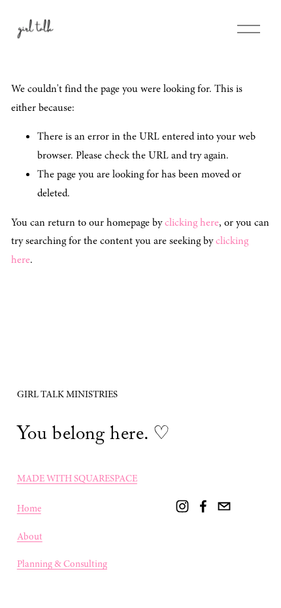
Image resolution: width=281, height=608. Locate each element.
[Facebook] (203, 506)
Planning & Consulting (62, 563)
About (29, 536)
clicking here (192, 222)
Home (29, 508)
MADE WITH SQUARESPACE (77, 478)
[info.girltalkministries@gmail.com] (224, 506)
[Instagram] (182, 506)
